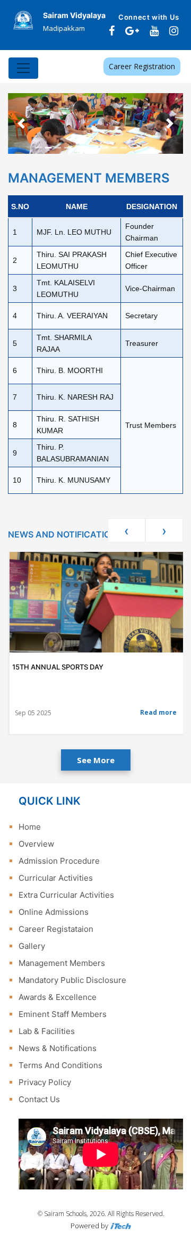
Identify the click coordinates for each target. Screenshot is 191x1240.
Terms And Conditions (60, 1065)
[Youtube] (154, 30)
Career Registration (142, 66)
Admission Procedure (59, 861)
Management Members (62, 963)
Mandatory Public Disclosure (72, 980)
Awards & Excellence (58, 997)
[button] (21, 123)
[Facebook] (112, 30)
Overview (36, 844)
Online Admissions (54, 912)
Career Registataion (56, 929)
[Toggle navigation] (23, 68)
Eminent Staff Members (63, 1014)
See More (96, 760)
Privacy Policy (45, 1082)
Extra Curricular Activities (66, 895)
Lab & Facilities (47, 1031)
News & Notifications (58, 1048)
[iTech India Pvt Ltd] (120, 1225)
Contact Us (39, 1099)
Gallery (32, 946)
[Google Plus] (132, 30)
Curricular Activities (56, 878)
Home (30, 827)
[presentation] (126, 530)
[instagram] (173, 30)
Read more (158, 712)
